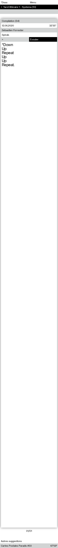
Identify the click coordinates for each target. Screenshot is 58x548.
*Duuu (4, 2)
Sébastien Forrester (13, 30)
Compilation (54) (10, 20)
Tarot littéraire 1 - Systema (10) (19, 7)
